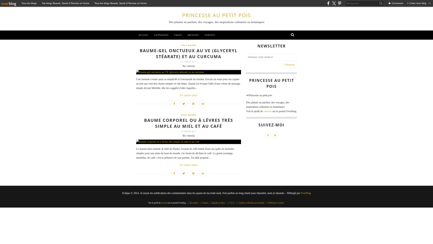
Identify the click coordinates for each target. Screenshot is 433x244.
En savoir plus (189, 95)
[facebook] (328, 3)
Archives (193, 35)
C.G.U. (232, 203)
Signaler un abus (218, 203)
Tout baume (188, 45)
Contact (210, 35)
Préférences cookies (276, 203)
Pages (178, 35)
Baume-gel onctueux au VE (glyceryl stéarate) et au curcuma (188, 53)
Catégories (161, 35)
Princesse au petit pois (216, 15)
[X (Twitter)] (334, 3)
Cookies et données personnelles (251, 203)
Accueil (144, 35)
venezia (268, 111)
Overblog (306, 193)
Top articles (193, 203)
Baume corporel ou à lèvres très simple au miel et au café (188, 123)
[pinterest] (339, 3)
